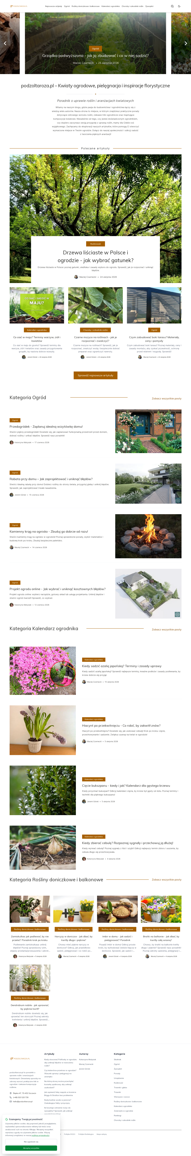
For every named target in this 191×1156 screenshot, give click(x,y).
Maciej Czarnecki (86, 1064)
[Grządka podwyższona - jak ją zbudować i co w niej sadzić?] (95, 43)
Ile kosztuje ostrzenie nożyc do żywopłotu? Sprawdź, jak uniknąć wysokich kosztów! (58, 1111)
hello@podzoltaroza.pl (22, 1101)
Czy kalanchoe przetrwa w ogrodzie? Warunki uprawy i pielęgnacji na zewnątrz (60, 1073)
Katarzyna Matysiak (87, 1059)
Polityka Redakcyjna (86, 1134)
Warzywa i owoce (122, 1097)
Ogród (67, 6)
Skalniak (117, 1059)
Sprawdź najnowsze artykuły (95, 375)
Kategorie (119, 1053)
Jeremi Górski (84, 1069)
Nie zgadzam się (31, 1142)
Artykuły (49, 1053)
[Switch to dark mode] (179, 6)
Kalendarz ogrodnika (111, 6)
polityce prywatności (40, 1135)
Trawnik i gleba (120, 1087)
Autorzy (83, 1053)
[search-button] (172, 6)
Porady (117, 1073)
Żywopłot (149, 6)
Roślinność (95, 244)
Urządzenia (119, 1078)
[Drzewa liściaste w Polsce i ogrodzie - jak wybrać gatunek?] (96, 218)
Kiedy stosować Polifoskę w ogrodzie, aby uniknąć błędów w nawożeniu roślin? (60, 1062)
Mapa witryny (102, 1134)
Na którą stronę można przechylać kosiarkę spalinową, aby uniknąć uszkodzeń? (59, 1084)
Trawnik (117, 1092)
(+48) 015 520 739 (20, 1097)
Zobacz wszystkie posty (167, 398)
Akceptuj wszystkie (31, 1148)
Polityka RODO (69, 1134)
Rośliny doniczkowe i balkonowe (86, 6)
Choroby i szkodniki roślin (132, 6)
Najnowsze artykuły (53, 6)
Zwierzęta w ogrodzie (123, 1111)
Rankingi (117, 1115)
